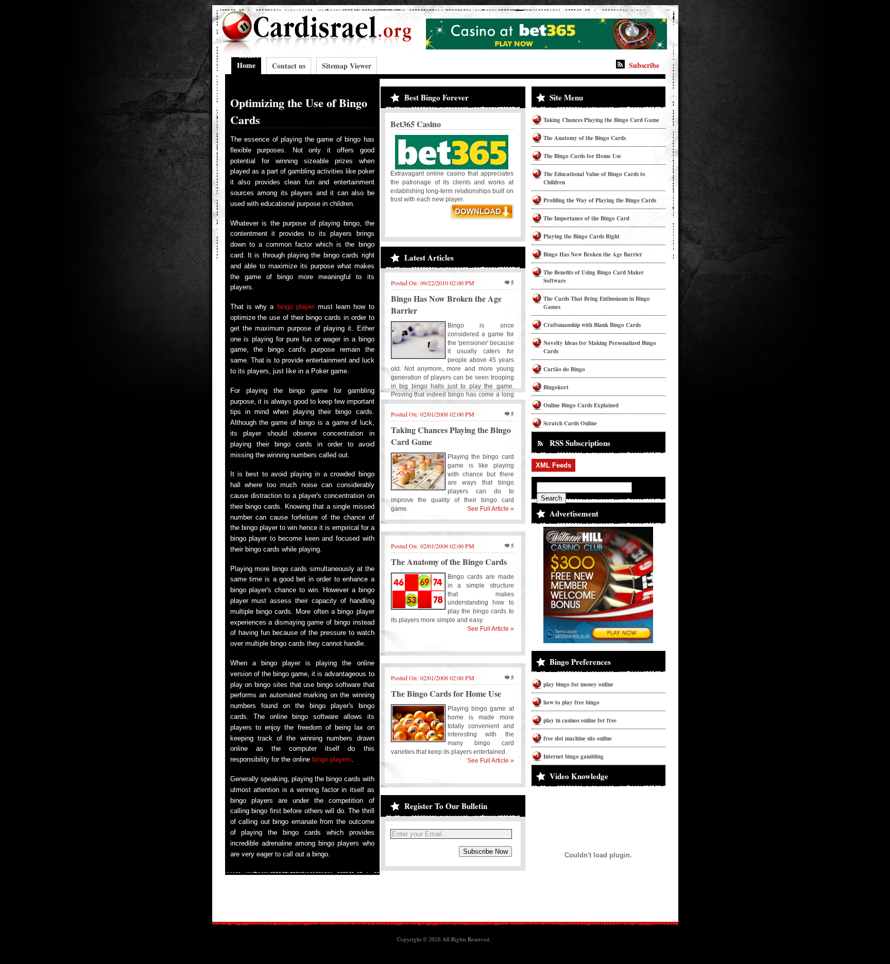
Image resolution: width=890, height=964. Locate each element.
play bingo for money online (578, 684)
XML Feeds (553, 465)
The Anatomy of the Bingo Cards (449, 561)
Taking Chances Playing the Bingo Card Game (601, 120)
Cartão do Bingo (564, 369)
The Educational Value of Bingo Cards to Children (594, 178)
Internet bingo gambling (573, 756)
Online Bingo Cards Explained (581, 405)
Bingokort (556, 387)
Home (246, 65)
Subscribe (644, 65)
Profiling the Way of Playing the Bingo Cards (599, 200)
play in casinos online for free (580, 720)
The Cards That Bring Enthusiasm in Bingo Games (596, 303)
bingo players (332, 759)
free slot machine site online (577, 738)
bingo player (295, 307)
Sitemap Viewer (346, 65)
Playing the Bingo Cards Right (581, 236)
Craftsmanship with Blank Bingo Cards (592, 325)
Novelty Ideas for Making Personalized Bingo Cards (599, 347)
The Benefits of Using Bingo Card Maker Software (593, 276)
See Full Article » (490, 508)
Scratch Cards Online (570, 423)
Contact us (288, 65)
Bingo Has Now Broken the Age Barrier (592, 254)
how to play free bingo (571, 702)
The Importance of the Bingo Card (586, 218)
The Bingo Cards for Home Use (446, 693)
